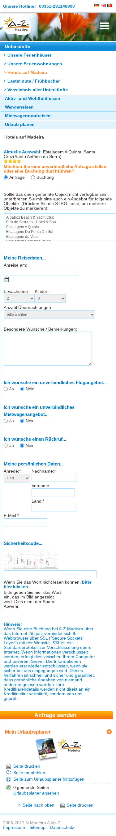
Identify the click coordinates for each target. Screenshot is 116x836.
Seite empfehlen (29, 772)
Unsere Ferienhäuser (29, 55)
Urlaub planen (20, 124)
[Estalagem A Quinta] (60, 227)
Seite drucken (26, 766)
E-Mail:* (11, 515)
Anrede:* (12, 471)
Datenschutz (62, 827)
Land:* (38, 501)
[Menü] (104, 25)
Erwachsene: (16, 291)
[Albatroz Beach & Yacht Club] (60, 217)
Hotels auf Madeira (27, 72)
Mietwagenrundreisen (28, 116)
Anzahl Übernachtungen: (28, 307)
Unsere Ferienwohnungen (34, 64)
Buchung (45, 177)
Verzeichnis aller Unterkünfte (37, 90)
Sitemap (37, 827)
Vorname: (41, 485)
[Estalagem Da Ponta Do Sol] (60, 231)
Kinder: (42, 291)
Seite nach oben (38, 805)
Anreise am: (15, 265)
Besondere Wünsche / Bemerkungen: (40, 329)
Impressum (14, 827)
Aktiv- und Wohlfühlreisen (32, 98)
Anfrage (17, 177)
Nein (30, 389)
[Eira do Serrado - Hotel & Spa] (60, 222)
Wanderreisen (19, 107)
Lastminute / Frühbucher (33, 81)
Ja (11, 389)
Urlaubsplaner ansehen (36, 793)
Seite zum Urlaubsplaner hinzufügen (48, 779)
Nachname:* (44, 471)
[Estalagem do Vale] (60, 236)
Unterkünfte (17, 46)
